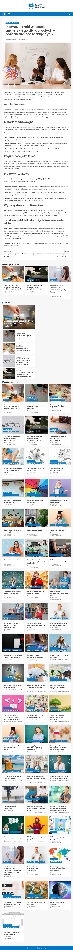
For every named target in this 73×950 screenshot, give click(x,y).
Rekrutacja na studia (10, 522)
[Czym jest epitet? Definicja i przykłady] (60, 643)
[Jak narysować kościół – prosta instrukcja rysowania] (13, 920)
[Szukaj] (69, 14)
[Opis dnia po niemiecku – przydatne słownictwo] (60, 611)
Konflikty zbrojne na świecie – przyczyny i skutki (57, 687)
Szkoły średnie (62, 771)
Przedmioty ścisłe (20, 333)
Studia (64, 495)
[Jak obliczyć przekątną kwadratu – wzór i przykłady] (9, 336)
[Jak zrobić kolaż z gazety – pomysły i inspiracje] (36, 703)
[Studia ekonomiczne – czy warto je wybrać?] (36, 580)
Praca (5, 801)
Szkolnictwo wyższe (33, 525)
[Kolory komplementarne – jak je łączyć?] (36, 488)
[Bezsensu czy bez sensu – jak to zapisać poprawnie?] (13, 890)
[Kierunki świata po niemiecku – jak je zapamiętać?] (36, 855)
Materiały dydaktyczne (57, 829)
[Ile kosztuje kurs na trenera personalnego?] (60, 548)
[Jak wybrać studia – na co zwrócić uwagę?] (60, 488)
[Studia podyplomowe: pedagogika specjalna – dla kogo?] (36, 611)
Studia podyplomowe (33, 618)
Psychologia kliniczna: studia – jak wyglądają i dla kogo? (36, 808)
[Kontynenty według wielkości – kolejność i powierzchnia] (60, 855)
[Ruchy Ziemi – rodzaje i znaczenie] (60, 890)
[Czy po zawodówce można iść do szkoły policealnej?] (60, 764)
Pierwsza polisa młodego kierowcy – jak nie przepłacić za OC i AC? (35, 287)
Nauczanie (30, 831)
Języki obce (54, 618)
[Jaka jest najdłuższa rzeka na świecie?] (36, 890)
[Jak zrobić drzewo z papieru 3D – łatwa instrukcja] (60, 703)
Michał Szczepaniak (12, 39)
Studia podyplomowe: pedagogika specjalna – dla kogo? (36, 625)
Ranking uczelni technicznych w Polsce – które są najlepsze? (58, 748)
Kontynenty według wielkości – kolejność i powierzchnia (57, 868)
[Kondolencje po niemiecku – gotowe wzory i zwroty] (13, 643)
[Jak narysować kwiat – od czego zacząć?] (36, 456)
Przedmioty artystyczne (22, 358)
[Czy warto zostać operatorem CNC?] (13, 794)
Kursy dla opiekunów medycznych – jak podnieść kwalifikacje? (36, 562)
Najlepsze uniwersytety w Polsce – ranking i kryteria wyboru (36, 778)
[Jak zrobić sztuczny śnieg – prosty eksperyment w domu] (36, 673)
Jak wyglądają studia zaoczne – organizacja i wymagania (35, 748)
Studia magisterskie (62, 525)
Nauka (8, 22)
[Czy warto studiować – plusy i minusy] (13, 548)
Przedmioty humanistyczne (35, 650)
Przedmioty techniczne (22, 346)
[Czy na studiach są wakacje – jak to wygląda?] (13, 764)
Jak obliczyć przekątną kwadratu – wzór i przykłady (23, 337)
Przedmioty (19, 331)
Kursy (29, 554)
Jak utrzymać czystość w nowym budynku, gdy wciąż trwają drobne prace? (53, 253)
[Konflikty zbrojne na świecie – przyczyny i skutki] (60, 673)
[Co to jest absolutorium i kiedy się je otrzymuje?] (13, 518)
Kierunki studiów (55, 495)
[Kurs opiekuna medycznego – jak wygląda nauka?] (60, 580)
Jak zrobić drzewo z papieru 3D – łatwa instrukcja (57, 717)
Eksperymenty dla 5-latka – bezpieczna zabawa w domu (13, 470)
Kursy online (59, 554)
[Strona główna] (4, 14)
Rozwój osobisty (62, 801)
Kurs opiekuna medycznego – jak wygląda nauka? (59, 593)
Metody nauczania (32, 829)
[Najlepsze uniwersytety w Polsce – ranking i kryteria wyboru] (36, 764)
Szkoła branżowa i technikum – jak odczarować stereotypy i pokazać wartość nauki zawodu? (58, 289)
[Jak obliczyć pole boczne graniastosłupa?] (13, 673)
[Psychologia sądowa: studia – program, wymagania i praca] (13, 611)
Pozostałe (15, 22)
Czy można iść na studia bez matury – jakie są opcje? (12, 748)
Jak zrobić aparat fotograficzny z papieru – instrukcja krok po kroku (12, 717)
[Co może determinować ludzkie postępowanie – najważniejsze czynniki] (60, 794)
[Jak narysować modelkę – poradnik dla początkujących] (60, 425)
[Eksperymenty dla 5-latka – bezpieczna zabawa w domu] (13, 456)
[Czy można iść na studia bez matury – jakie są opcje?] (13, 734)
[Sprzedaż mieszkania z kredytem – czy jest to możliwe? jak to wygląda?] (13, 274)
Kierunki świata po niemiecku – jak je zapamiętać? (33, 868)
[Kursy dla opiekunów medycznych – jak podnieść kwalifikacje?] (36, 548)
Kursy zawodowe (37, 554)
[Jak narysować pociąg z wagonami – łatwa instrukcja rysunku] (9, 361)
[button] (8, 14)
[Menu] (8, 14)
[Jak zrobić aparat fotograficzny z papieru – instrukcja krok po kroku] (13, 703)
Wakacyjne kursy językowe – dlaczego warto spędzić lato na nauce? (20, 253)
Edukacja (30, 522)
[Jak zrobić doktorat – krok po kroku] (60, 518)
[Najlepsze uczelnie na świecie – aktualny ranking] (36, 518)
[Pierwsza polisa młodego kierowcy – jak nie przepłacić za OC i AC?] (36, 274)
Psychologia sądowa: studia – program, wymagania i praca (11, 625)
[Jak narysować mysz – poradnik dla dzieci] (60, 456)
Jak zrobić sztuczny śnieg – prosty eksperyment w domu (36, 687)
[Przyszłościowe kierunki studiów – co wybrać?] (13, 580)
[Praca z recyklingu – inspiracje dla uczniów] (9, 348)
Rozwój (53, 801)
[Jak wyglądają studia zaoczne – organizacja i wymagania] (36, 734)
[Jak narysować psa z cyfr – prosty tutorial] (13, 488)
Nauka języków (63, 618)
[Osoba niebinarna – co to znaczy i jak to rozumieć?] (13, 825)
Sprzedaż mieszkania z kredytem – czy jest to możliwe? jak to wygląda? (12, 287)
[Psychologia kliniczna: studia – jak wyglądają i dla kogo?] (36, 794)
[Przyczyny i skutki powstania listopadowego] (36, 643)
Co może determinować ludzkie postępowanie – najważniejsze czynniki (58, 808)
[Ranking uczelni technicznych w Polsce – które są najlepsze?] (60, 734)
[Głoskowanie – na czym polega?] (36, 825)
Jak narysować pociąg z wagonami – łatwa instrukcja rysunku (24, 362)
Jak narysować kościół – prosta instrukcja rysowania (12, 934)
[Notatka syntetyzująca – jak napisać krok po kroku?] (60, 825)
